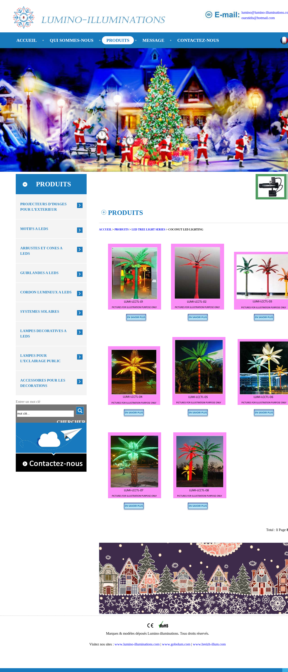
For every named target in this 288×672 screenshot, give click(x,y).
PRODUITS (117, 40)
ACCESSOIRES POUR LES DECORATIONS (42, 383)
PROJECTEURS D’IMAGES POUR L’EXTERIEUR (43, 206)
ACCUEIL (26, 40)
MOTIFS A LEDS (34, 229)
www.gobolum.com (176, 644)
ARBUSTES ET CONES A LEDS (41, 250)
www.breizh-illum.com (209, 644)
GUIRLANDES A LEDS (39, 273)
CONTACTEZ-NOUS (198, 40)
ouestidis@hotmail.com (258, 18)
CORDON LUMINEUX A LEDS (46, 292)
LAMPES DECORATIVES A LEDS (43, 333)
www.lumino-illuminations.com (137, 644)
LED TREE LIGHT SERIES (148, 229)
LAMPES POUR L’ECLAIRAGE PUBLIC (40, 358)
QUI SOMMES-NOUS (71, 40)
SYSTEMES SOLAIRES (39, 311)
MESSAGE (153, 40)
